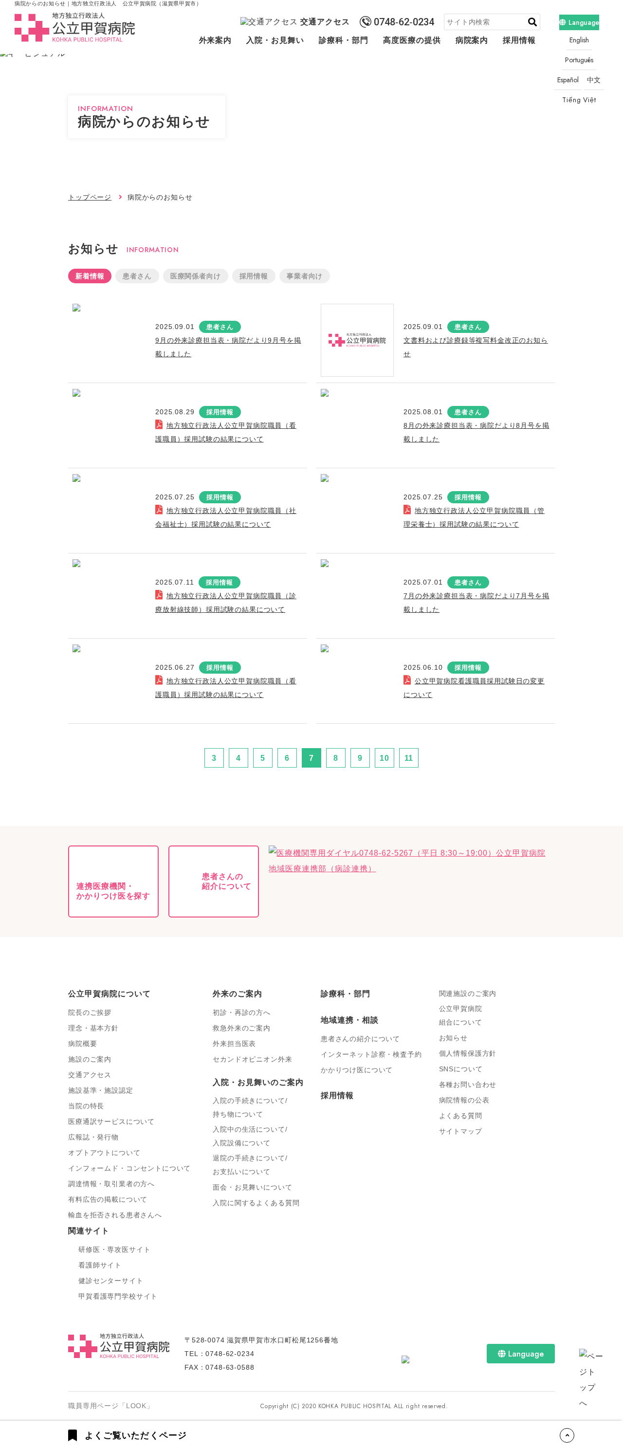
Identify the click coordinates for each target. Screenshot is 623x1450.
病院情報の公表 (464, 1100)
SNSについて (461, 1069)
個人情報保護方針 (468, 1053)
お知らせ (453, 1038)
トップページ (89, 197)
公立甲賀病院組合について (460, 1015)
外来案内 (215, 40)
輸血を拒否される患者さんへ (115, 1215)
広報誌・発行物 (93, 1137)
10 (384, 758)
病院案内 (472, 40)
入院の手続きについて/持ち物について (250, 1107)
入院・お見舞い (275, 40)
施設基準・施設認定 (100, 1090)
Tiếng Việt (579, 100)
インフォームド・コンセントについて (129, 1168)
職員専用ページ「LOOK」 (111, 1406)
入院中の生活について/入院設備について (250, 1136)
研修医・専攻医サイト (114, 1249)
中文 (594, 80)
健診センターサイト (111, 1281)
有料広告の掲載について (107, 1199)
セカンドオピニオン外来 (252, 1059)
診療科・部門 (343, 40)
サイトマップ (460, 1131)
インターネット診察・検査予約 (371, 1054)
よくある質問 (460, 1116)
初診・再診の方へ (242, 1012)
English (579, 40)
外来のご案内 (237, 994)
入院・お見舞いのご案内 (258, 1082)
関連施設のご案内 (468, 993)
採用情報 (519, 40)
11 (409, 758)
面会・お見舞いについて (252, 1187)
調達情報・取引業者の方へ (111, 1184)
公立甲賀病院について (109, 994)
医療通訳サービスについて (111, 1121)
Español (568, 80)
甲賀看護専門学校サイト (118, 1296)
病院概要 (82, 1043)
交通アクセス (325, 22)
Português (579, 60)
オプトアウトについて (104, 1152)
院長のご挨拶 (89, 1012)
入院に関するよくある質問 (256, 1203)
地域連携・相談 (350, 1020)
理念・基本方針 (93, 1028)
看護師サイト (100, 1265)
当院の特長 (86, 1106)
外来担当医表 (234, 1043)
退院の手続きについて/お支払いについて (250, 1164)
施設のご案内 (89, 1059)
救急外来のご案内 (242, 1028)
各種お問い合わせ (468, 1084)
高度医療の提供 (412, 40)
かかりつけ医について (357, 1070)
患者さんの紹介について (360, 1039)
